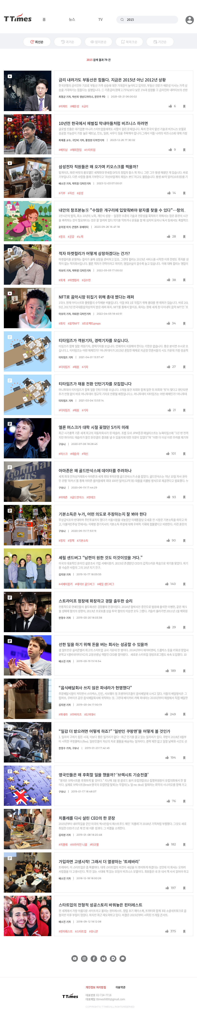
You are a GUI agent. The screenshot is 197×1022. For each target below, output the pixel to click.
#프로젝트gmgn (91, 323)
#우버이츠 (76, 714)
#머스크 (63, 453)
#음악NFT (73, 323)
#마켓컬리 (73, 280)
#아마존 (63, 497)
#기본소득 (82, 540)
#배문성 (74, 106)
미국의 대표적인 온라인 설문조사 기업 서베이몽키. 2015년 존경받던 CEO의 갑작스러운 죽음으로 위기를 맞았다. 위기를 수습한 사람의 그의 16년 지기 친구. (123, 565)
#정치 (62, 540)
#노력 (80, 236)
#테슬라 (74, 453)
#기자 (85, 366)
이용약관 (120, 987)
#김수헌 (86, 280)
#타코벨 (94, 844)
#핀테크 (91, 497)
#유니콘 (93, 931)
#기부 (62, 193)
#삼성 (80, 193)
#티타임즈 (64, 366)
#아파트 (63, 106)
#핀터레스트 (65, 931)
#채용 (76, 366)
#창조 (62, 236)
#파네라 (63, 714)
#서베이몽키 (65, 584)
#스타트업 (90, 149)
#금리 (85, 106)
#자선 (71, 193)
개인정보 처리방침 (96, 987)
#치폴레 (63, 844)
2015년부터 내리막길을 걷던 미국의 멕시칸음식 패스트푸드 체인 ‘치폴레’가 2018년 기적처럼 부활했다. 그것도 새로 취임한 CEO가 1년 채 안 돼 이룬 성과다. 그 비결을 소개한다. (122, 826)
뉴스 (72, 19)
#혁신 (85, 453)
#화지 (62, 323)
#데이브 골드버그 (84, 584)
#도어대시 (90, 714)
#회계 (62, 280)
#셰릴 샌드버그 (105, 584)
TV (100, 19)
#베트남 (63, 149)
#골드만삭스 (77, 497)
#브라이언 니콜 (78, 844)
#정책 (71, 540)
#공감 (71, 236)
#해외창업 (76, 149)
